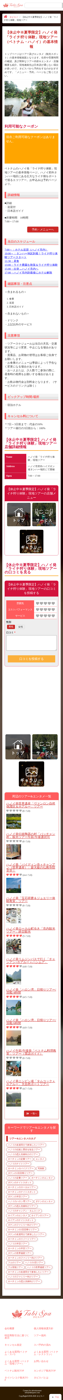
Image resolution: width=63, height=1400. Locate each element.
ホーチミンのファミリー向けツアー (25, 1258)
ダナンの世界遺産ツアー (19, 1253)
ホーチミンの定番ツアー (19, 1159)
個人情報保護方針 (43, 1328)
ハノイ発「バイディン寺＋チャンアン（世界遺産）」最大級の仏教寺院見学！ (30, 867)
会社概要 (9, 1328)
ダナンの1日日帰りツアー (20, 1173)
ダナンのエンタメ (44, 1201)
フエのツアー (14, 1262)
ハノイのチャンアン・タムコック (24, 1211)
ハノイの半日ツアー (17, 1244)
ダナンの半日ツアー (17, 1197)
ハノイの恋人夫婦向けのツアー (23, 1154)
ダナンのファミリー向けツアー (23, 1225)
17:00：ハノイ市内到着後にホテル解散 (28, 272)
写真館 (41, 1168)
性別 (8, 622)
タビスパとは (41, 1377)
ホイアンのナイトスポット (21, 1220)
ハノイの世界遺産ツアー (39, 1267)
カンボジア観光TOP (45, 1370)
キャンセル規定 (13, 1345)
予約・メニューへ (43, 229)
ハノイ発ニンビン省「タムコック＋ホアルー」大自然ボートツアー (30, 1082)
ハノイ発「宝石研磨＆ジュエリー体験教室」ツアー (30, 899)
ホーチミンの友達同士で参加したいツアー (28, 1272)
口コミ (10, 632)
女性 (20, 627)
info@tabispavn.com (32, 1392)
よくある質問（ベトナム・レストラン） (46, 1353)
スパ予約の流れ (42, 1345)
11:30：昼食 (12, 261)
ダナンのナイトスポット (19, 1182)
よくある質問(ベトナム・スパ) (16, 1353)
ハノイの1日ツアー (34, 1262)
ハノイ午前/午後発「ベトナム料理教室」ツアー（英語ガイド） (31, 1052)
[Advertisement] (31, 702)
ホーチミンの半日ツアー (19, 1248)
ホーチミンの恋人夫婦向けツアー (24, 1281)
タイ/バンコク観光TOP (16, 1378)
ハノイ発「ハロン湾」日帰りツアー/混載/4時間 (31, 991)
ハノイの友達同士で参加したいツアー (26, 1145)
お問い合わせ (41, 1361)
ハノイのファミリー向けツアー (23, 1277)
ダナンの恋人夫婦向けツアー (22, 1206)
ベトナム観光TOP (14, 1370)
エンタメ (40, 1159)
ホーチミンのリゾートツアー (22, 1239)
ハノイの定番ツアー (17, 1178)
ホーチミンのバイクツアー (21, 1168)
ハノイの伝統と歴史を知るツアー (24, 1149)
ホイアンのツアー (39, 1215)
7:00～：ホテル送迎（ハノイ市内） (26, 249)
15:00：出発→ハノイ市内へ (21, 268)
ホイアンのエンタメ (17, 1215)
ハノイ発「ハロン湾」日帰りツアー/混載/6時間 (31, 1021)
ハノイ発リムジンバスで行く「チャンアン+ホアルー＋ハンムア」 (30, 960)
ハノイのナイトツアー (18, 1164)
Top (57, 1397)
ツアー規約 (40, 1335)
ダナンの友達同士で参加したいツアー (26, 1234)
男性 (11, 626)
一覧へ (34, 1113)
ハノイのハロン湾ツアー (19, 1201)
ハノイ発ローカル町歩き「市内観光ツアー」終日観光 (30, 930)
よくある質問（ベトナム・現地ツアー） (17, 1362)
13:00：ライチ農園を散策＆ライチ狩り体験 (31, 264)
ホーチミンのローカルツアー (22, 1187)
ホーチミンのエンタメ (42, 1178)
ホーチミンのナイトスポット (22, 1192)
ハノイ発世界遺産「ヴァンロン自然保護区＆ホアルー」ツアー (30, 805)
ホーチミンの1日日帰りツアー (22, 1229)
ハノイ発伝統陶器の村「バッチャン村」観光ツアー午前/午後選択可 (30, 835)
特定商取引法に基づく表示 (17, 1336)
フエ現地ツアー (15, 1267)
